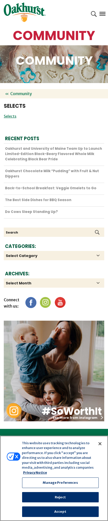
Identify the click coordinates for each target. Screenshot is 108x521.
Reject (60, 497)
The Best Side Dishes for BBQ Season (38, 200)
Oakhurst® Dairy (24, 12)
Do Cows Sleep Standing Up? (31, 211)
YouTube (60, 302)
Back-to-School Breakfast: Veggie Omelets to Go (50, 188)
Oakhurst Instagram (14, 410)
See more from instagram (75, 418)
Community (21, 93)
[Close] (99, 443)
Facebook (30, 302)
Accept (60, 511)
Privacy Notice (35, 472)
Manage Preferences (60, 482)
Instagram (45, 302)
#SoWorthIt (72, 411)
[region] (54, 478)
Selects (10, 116)
